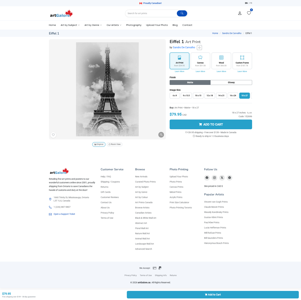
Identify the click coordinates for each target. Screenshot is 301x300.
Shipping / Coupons (110, 181)
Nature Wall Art (142, 233)
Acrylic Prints (176, 197)
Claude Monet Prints (214, 207)
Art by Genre (141, 192)
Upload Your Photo (157, 25)
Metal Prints (175, 192)
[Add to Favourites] (53, 135)
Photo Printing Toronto (181, 207)
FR (251, 3)
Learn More (179, 71)
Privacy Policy (107, 212)
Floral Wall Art (142, 228)
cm (250, 113)
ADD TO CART (213, 124)
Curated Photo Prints (145, 181)
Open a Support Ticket (64, 214)
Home (52, 25)
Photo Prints (176, 181)
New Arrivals (141, 176)
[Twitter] (222, 178)
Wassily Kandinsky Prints (216, 212)
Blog (175, 25)
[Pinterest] (229, 178)
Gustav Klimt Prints (213, 217)
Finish (173, 77)
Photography (133, 25)
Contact (187, 25)
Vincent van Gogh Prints (216, 202)
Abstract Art (141, 223)
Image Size (175, 90)
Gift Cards (106, 192)
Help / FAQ (106, 176)
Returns (104, 187)
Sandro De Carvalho (231, 33)
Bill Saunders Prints (213, 238)
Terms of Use (107, 218)
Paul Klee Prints (211, 222)
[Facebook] (207, 178)
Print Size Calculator (179, 202)
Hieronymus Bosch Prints (216, 243)
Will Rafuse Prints (212, 233)
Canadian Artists (143, 212)
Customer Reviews (110, 197)
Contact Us (106, 202)
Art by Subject (142, 187)
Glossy (231, 82)
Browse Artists (142, 207)
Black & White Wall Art (145, 218)
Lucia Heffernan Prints (215, 227)
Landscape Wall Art (144, 244)
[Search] (182, 13)
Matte (190, 82)
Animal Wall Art (142, 238)
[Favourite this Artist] (199, 47)
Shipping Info (161, 275)
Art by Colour (141, 197)
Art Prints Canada (144, 202)
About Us (105, 207)
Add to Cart (214, 294)
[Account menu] (239, 13)
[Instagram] (214, 178)
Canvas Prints (176, 187)
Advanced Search (143, 249)
